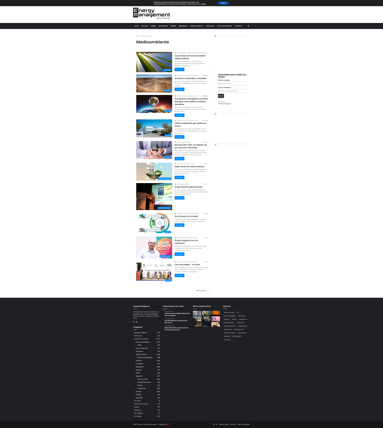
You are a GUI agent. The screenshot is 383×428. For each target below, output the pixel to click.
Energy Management (182, 53)
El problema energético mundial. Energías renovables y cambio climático (191, 101)
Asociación (139, 351)
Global (138, 373)
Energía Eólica (243, 319)
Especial (138, 370)
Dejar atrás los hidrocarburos (190, 166)
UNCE (139, 345)
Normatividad (227, 329)
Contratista (139, 364)
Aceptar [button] (223, 3)
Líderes (153, 26)
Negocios (139, 376)
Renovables (183, 26)
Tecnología (210, 26)
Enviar (221, 96)
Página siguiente (201, 290)
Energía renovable (229, 322)
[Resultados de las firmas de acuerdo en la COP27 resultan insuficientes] (206, 318)
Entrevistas (163, 26)
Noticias (145, 26)
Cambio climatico (196, 26)
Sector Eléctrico (242, 333)
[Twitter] (134, 322)
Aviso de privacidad (243, 424)
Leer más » (179, 69)
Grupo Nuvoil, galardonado (188, 186)
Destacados (140, 367)
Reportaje (137, 410)
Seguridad (139, 398)
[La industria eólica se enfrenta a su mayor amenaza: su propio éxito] (215, 313)
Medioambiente (242, 326)
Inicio (137, 26)
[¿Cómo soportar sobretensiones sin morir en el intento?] (206, 324)
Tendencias (141, 388)
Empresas (226, 319)
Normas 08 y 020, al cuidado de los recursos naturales (191, 146)
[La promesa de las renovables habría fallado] (206, 313)
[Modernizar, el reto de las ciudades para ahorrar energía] (197, 324)
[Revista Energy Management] (151, 13)
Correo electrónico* (224, 87)
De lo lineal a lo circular (186, 216)
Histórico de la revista (141, 339)
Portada (138, 394)
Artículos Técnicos (224, 26)
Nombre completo (224, 80)
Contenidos (179, 75)
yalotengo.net (163, 424)
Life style (137, 401)
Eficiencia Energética (144, 357)
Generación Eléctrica (230, 326)
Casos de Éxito (142, 379)
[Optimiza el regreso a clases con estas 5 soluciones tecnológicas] (215, 324)
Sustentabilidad (236, 336)
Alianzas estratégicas (143, 342)
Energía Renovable (144, 382)
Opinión (173, 26)
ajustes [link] (203, 4)
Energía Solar (240, 322)
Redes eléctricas (239, 329)
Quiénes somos (224, 424)
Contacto (238, 26)
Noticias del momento (141, 404)
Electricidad (242, 316)
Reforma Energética (229, 333)
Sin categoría (138, 413)
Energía (234, 319)
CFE (238, 312)
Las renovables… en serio (187, 264)
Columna (139, 360)
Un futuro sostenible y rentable (190, 78)
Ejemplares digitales (140, 332)
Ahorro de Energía (229, 312)
